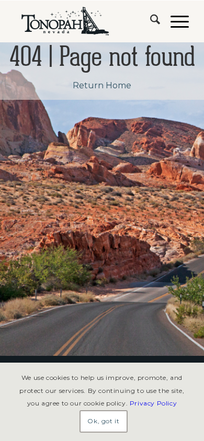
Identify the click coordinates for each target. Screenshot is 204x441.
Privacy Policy (153, 403)
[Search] (150, 21)
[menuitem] (150, 21)
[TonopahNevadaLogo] (84, 21)
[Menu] (174, 21)
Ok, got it (103, 421)
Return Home (102, 85)
